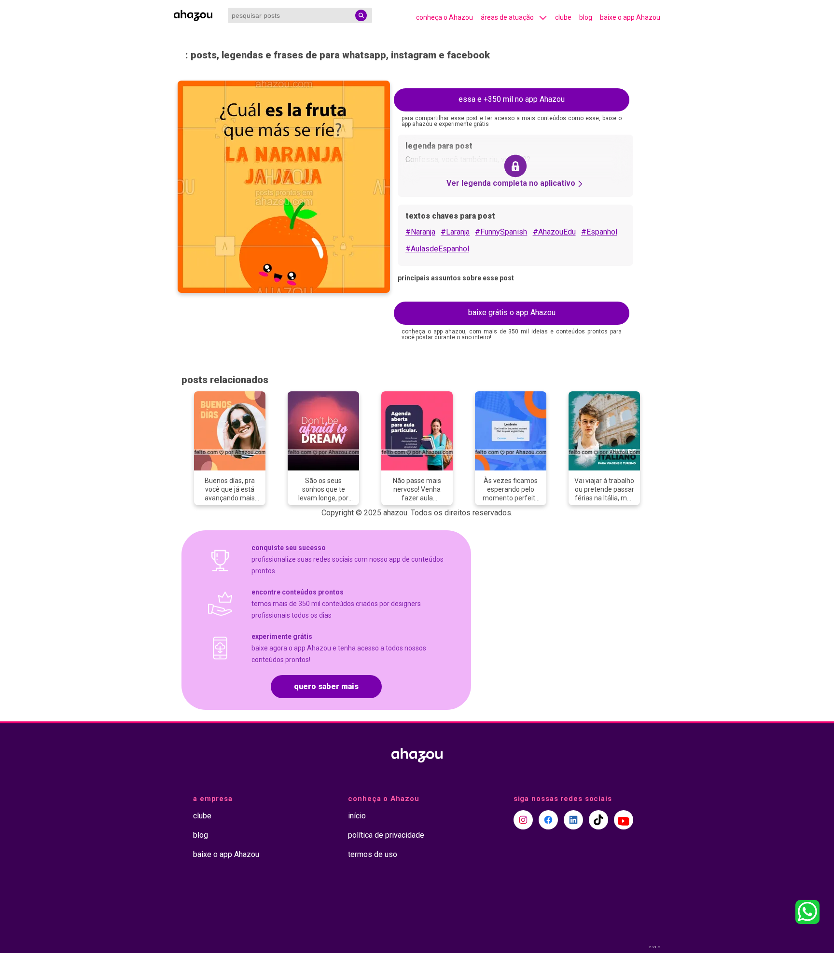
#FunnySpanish (501, 231)
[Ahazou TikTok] (598, 819)
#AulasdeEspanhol (437, 248)
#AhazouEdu (554, 231)
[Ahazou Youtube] (623, 819)
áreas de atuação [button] (507, 17)
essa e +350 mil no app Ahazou (512, 99)
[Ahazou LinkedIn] (573, 819)
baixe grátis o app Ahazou (512, 312)
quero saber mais (326, 686)
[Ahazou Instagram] (523, 819)
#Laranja (455, 231)
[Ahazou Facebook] (548, 819)
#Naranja (420, 231)
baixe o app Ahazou (630, 17)
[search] (361, 15)
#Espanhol (599, 231)
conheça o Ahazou (444, 17)
